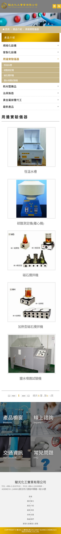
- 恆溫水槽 (7, 65)
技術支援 (30, 515)
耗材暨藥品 (9, 86)
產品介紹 (17, 29)
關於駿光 (30, 501)
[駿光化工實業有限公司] (19, 7)
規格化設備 (9, 45)
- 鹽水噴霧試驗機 (10, 80)
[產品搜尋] (59, 6)
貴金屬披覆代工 (12, 100)
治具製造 (8, 93)
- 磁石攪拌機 (8, 75)
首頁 (7, 29)
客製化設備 (9, 52)
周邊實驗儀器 (11, 59)
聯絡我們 (30, 519)
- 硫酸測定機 (8, 70)
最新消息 (30, 510)
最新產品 (8, 106)
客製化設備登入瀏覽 (30, 524)
